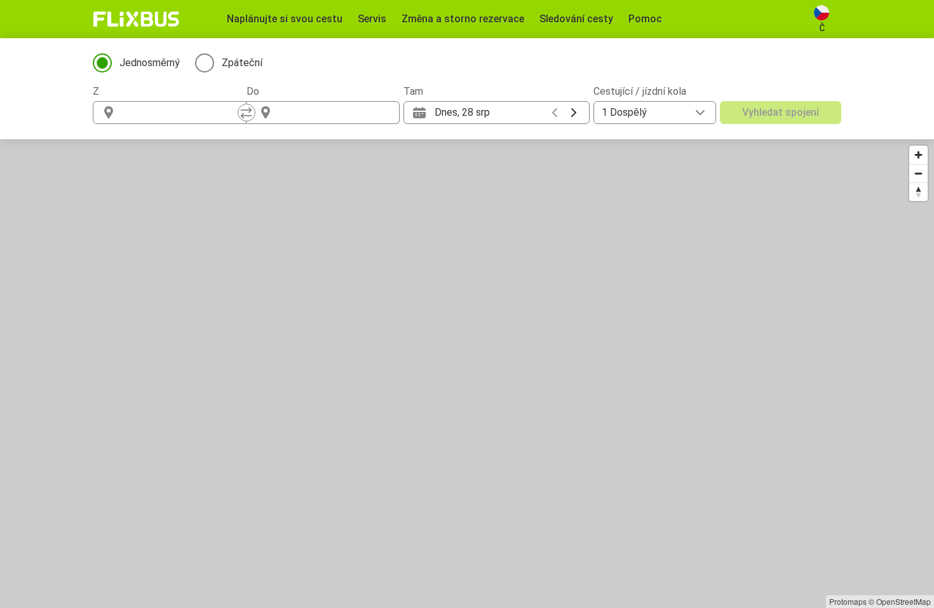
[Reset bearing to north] (918, 192)
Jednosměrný (149, 63)
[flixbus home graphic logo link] (136, 19)
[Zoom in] (918, 155)
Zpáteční (242, 63)
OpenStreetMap (903, 601)
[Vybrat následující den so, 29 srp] (573, 112)
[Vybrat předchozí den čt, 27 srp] (554, 112)
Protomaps (848, 601)
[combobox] (181, 112)
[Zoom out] (918, 173)
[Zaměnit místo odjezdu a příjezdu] (246, 112)
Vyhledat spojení (780, 112)
